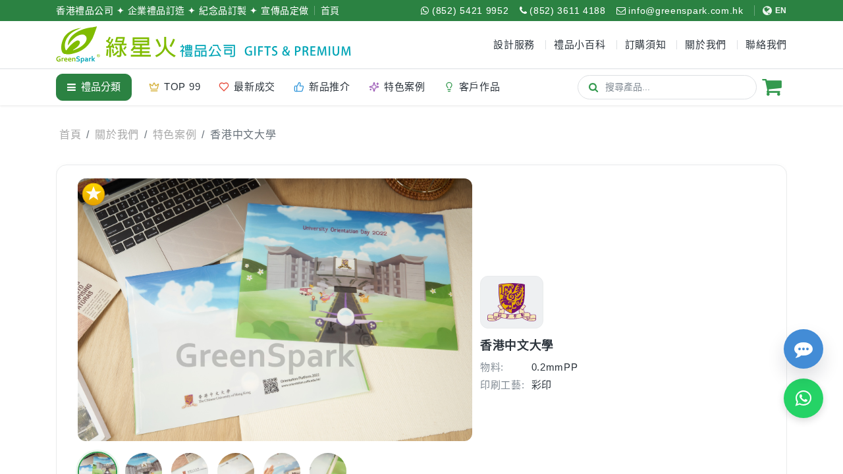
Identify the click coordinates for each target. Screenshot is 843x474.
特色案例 (175, 134)
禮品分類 (101, 86)
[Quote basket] (772, 87)
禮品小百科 (580, 44)
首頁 (330, 10)
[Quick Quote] (803, 349)
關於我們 (117, 134)
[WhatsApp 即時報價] (803, 398)
